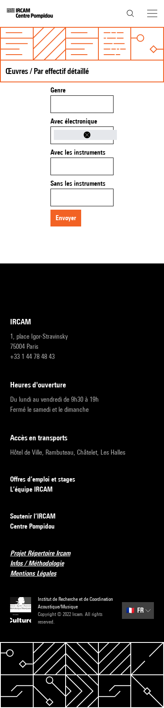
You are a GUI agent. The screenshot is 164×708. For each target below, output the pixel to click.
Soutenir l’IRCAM (33, 516)
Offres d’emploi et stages (42, 479)
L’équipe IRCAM (31, 489)
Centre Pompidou (32, 526)
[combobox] (82, 104)
